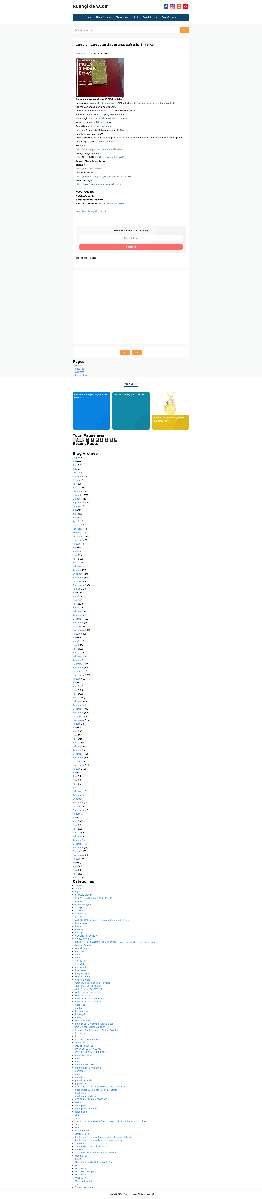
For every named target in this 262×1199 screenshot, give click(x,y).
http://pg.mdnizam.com (102, 126)
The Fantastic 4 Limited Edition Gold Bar (96, 1153)
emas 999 (80, 964)
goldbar (79, 1008)
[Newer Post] (125, 352)
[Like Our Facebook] (166, 6)
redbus (78, 1103)
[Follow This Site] (179, 6)
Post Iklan (80, 369)
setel (77, 1124)
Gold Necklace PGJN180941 (89, 999)
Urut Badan (81, 1169)
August (76, 458)
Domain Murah (82, 948)
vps (77, 1184)
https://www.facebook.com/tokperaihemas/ (98, 184)
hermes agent (82, 1011)
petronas (80, 1071)
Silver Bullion (82, 1131)
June (75, 465)
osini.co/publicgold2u (114, 157)
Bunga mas (81, 923)
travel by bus (82, 1156)
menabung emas (83, 1055)
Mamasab (80, 1043)
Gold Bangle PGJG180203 (88, 986)
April (75, 484)
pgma (78, 1074)
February (77, 529)
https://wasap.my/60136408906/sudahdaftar (99, 150)
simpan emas (82, 1134)
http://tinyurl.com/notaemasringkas (109, 119)
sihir (77, 1128)
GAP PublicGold (83, 977)
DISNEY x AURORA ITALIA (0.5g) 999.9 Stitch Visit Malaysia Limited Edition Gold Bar (117, 942)
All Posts (79, 372)
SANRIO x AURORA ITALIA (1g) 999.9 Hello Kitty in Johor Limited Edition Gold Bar (115, 1121)
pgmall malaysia (83, 1080)
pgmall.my (80, 1084)
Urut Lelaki (80, 1178)
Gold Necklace (82, 996)
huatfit (78, 1018)
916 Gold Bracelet (84, 895)
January (77, 533)
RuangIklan (81, 1112)
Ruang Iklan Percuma (86, 1109)
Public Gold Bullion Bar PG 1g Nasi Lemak (96, 1090)
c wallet (79, 930)
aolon (78, 917)
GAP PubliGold (82, 980)
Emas (78, 958)
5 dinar (78, 892)
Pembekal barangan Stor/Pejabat (129, 395)
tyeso (78, 1159)
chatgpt (79, 933)
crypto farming (83, 939)
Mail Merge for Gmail (95, 212)
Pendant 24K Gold (84, 1065)
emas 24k (80, 961)
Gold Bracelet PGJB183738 (88, 992)
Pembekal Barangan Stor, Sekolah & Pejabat (90, 396)
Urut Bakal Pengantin (86, 1172)
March (76, 488)
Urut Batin (80, 1175)
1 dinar (78, 886)
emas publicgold (83, 967)
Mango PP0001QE (84, 1046)
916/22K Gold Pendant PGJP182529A (93, 898)
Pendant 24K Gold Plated (88, 1068)
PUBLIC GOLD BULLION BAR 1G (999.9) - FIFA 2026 (100, 1087)
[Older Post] (137, 352)
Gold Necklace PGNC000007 (89, 1002)
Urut (77, 1165)
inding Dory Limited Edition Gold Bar (94, 1024)
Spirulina (79, 1143)
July (75, 461)
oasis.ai (79, 1062)
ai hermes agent (83, 905)
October (77, 480)
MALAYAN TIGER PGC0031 (88, 1040)
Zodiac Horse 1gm (84, 1187)
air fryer (79, 908)
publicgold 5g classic (86, 1096)
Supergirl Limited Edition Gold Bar (93, 1147)
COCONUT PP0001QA (86, 936)
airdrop (79, 911)
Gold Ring (80, 1005)
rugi (77, 1115)
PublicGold (81, 1093)
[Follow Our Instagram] (172, 6)
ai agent (79, 901)
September (78, 503)
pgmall (78, 1077)
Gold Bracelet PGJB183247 (88, 989)
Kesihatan (80, 1033)
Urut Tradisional (83, 1181)
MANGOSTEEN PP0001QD (88, 1049)
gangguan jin (82, 974)
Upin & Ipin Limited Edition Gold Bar (93, 1162)
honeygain (80, 1015)
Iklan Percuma (82, 1021)
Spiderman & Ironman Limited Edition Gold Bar (99, 1140)
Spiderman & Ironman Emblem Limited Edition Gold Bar (103, 1137)
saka (77, 1118)
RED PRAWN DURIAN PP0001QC (91, 1099)
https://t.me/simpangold (88, 169)
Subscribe (131, 247)
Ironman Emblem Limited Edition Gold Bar (97, 1030)
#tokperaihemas (105, 142)
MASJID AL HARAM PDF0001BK (90, 1052)
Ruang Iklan (81, 1106)
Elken (78, 955)
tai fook (79, 1150)
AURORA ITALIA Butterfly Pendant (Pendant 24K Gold (169, 419)
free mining (81, 970)
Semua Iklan (81, 375)
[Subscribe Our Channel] (185, 6)
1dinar (78, 889)
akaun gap (80, 914)
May (75, 469)
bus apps (79, 926)
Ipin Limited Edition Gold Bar (90, 1027)
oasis (78, 1059)
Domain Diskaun (83, 945)
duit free (79, 952)
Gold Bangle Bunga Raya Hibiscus (92, 983)
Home (88, 17)
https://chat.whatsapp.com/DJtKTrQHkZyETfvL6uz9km (104, 177)
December (78, 473)
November (78, 477)
